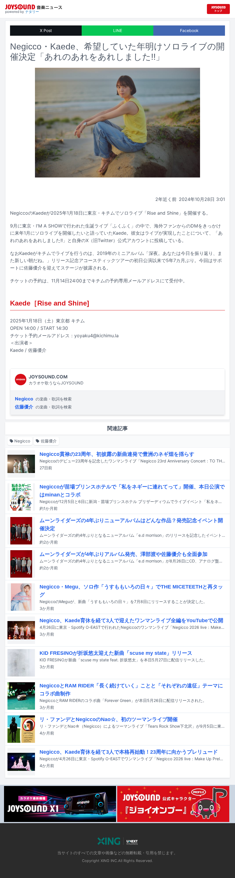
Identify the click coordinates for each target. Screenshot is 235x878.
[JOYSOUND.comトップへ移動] (218, 9)
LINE (117, 30)
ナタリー (32, 11)
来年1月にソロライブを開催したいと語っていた (64, 233)
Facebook (189, 30)
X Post (46, 30)
